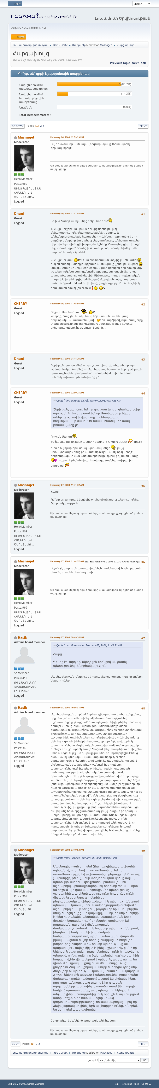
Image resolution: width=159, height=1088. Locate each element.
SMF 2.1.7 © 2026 (17, 1084)
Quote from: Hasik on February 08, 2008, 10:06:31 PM (86, 858)
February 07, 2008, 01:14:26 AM (67, 358)
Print (143, 126)
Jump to (93, 1060)
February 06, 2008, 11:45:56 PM (67, 303)
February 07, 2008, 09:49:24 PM (67, 637)
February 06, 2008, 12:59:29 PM (67, 137)
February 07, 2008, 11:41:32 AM (67, 484)
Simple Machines (35, 1084)
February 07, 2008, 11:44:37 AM (67, 561)
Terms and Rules (130, 1083)
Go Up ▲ (146, 1083)
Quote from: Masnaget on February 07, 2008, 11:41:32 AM (89, 645)
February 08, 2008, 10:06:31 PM (67, 707)
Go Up (15, 1043)
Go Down (17, 126)
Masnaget (106, 45)
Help (116, 1083)
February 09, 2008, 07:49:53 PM (67, 849)
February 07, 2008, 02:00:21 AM (67, 392)
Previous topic (120, 63)
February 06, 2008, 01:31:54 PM (67, 213)
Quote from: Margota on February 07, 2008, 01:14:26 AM (88, 400)
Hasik (22, 637)
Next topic (139, 63)
